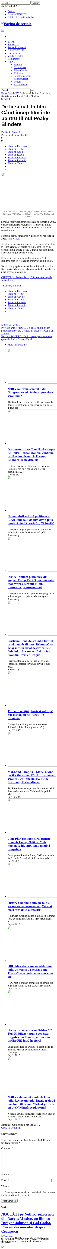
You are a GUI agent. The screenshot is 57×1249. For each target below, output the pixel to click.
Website (5, 1186)
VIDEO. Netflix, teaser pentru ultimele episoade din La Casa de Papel (26, 338)
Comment (7, 1148)
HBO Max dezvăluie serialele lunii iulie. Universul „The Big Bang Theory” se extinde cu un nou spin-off (30, 971)
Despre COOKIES (17, 14)
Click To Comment (10, 1127)
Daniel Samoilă (12, 132)
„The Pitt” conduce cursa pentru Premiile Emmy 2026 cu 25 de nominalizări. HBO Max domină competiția (29, 844)
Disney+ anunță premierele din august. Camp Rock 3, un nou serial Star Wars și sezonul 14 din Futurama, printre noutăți (31, 582)
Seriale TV (13, 93)
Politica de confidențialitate (21, 17)
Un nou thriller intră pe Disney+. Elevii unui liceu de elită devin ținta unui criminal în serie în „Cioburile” (31, 520)
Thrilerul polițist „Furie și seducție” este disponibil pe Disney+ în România (30, 715)
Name (5, 1174)
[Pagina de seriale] (16, 24)
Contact (11, 11)
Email (5, 1180)
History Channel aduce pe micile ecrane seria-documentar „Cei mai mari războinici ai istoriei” (30, 906)
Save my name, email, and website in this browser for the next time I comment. (28, 1193)
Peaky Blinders (13, 285)
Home (4, 93)
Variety (16, 238)
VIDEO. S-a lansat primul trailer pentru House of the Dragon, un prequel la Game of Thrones (27, 330)
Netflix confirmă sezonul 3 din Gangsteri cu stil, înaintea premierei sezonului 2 (31, 392)
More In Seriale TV (17, 344)
